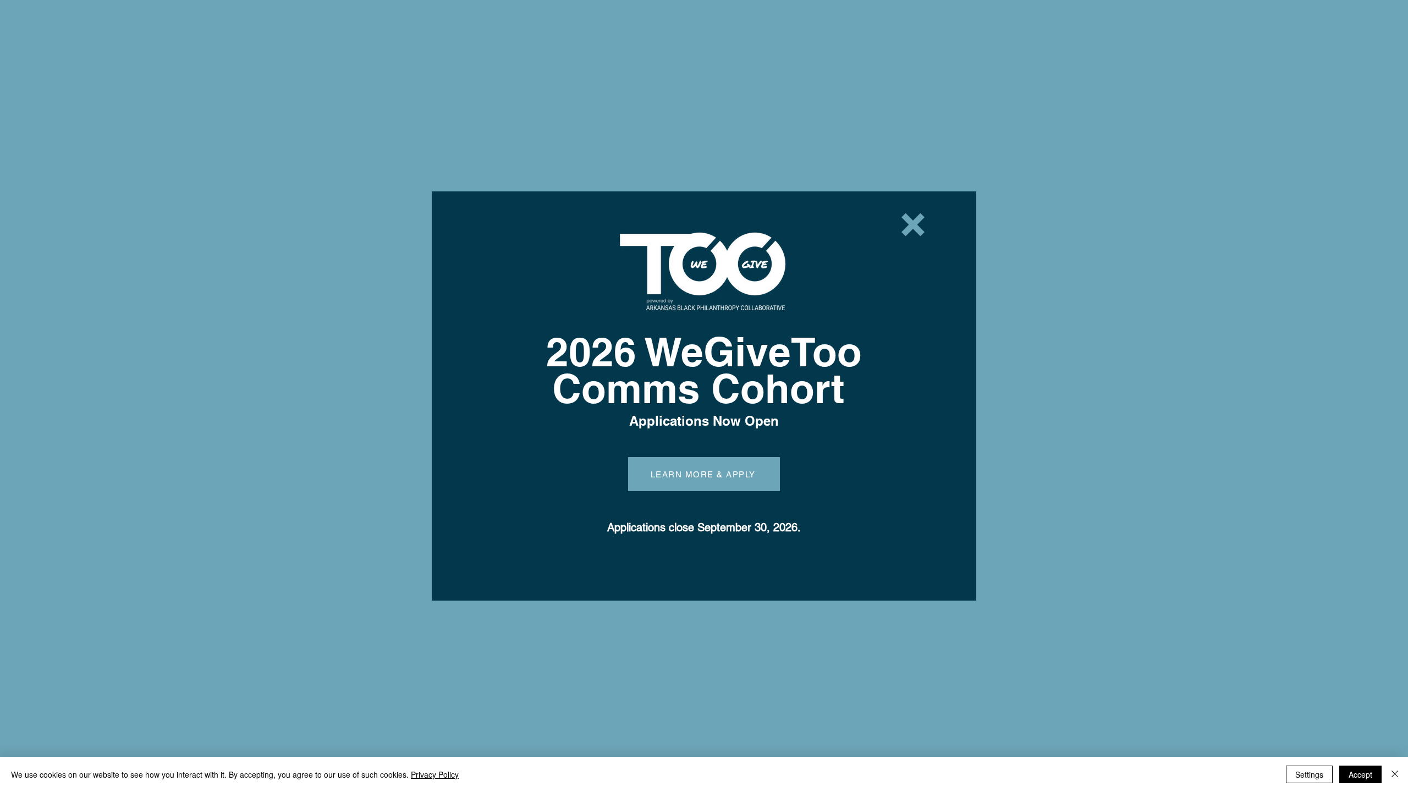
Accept (1360, 774)
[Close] (1394, 774)
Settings (1309, 774)
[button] (913, 224)
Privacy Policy (435, 774)
